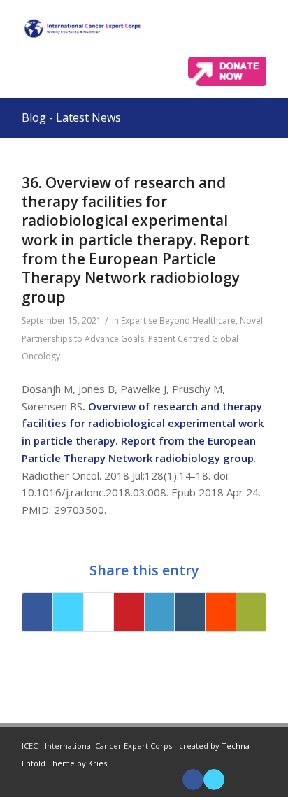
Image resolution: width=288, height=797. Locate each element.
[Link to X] (213, 779)
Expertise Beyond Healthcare (178, 320)
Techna (236, 745)
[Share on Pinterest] (129, 612)
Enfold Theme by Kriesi (65, 763)
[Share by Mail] (251, 612)
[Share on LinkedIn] (160, 612)
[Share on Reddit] (221, 612)
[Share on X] (68, 612)
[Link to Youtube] (234, 779)
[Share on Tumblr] (190, 612)
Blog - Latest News (71, 117)
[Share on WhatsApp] (99, 612)
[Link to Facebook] (192, 779)
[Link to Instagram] (255, 779)
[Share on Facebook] (37, 612)
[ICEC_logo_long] (83, 27)
